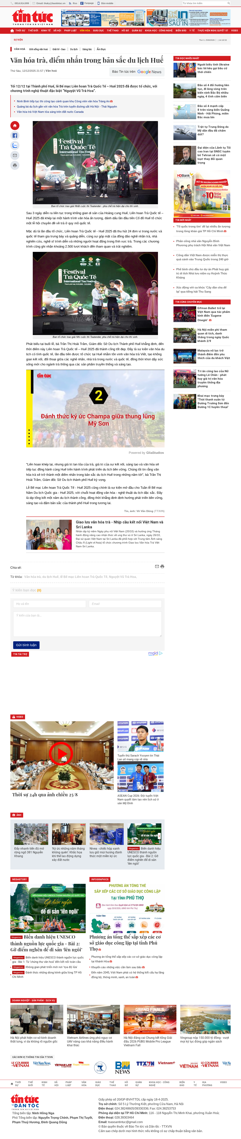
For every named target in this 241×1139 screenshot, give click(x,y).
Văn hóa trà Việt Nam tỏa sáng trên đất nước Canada (50, 112)
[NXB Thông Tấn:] (83, 1067)
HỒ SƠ (125, 30)
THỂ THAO (113, 30)
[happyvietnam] (61, 1063)
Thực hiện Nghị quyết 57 (213, 30)
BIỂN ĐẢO (181, 30)
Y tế (191, 30)
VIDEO (234, 30)
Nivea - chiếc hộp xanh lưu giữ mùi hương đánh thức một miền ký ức (106, 852)
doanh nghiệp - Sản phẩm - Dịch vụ (33, 1000)
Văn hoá (19, 49)
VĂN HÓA (85, 30)
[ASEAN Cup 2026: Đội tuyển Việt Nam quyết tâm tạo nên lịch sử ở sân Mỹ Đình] (140, 776)
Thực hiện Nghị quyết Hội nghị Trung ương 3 (153, 39)
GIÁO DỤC (98, 30)
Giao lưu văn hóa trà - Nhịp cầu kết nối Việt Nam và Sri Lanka (119, 524)
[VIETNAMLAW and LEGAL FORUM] (44, 1065)
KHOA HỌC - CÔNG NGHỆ (159, 30)
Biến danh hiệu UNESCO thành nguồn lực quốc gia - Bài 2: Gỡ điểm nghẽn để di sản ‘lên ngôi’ (144, 856)
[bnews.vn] (104, 1067)
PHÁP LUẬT (70, 30)
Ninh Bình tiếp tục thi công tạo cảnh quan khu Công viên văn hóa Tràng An (63, 101)
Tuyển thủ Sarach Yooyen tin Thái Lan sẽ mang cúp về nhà (138, 757)
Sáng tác (87, 49)
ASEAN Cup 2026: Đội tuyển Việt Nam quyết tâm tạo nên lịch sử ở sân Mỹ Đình (138, 799)
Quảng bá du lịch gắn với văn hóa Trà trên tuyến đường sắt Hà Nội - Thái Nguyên (67, 106)
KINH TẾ (45, 30)
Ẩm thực (101, 49)
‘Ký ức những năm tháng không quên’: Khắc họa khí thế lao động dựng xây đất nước (68, 854)
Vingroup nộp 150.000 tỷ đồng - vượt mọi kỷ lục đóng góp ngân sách (204, 1039)
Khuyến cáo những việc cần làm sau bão (116, 967)
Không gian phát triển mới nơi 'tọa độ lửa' (45, 967)
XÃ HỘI (57, 30)
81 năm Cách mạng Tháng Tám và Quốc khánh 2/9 (55, 39)
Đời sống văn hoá (38, 49)
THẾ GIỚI (33, 30)
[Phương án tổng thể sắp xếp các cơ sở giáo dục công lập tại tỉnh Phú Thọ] (127, 909)
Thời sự (20, 30)
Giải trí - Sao (59, 49)
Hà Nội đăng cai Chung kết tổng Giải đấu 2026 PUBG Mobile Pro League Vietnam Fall (148, 1041)
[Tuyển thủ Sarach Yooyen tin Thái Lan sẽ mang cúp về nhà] (140, 736)
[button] (159, 836)
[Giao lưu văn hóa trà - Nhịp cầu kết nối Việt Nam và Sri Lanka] (49, 535)
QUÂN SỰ (137, 30)
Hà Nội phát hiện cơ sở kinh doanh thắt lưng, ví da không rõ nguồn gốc (33, 1039)
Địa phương (207, 1084)
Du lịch (74, 49)
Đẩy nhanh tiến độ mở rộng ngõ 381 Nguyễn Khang (29, 852)
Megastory (134, 848)
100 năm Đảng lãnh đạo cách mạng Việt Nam (102, 39)
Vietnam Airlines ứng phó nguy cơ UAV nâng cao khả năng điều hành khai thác (90, 1041)
